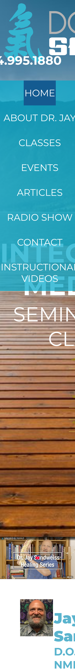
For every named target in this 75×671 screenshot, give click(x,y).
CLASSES (40, 142)
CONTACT (39, 242)
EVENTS (39, 167)
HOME (39, 93)
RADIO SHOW (40, 217)
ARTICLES (40, 192)
